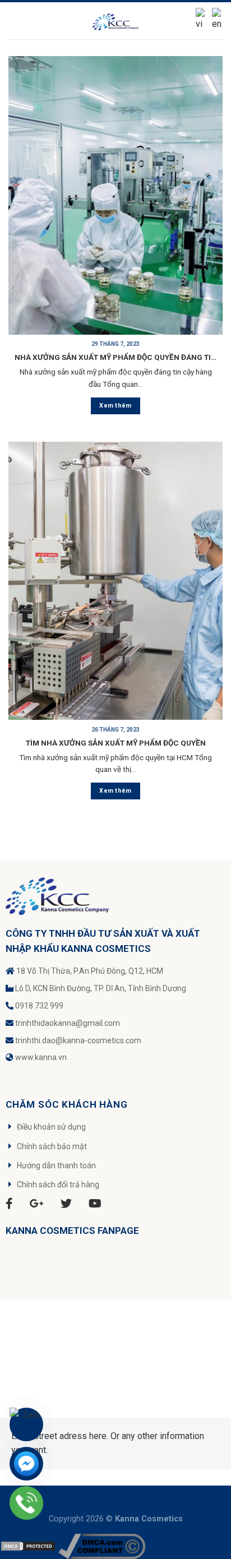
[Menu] (15, 20)
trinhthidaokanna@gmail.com (67, 1023)
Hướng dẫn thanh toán (56, 1165)
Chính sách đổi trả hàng (58, 1184)
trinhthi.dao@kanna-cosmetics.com (78, 1040)
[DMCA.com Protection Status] (28, 1546)
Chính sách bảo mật (52, 1146)
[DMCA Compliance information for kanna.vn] (101, 1546)
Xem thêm (115, 405)
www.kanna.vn (41, 1057)
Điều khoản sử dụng (51, 1126)
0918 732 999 (39, 1005)
